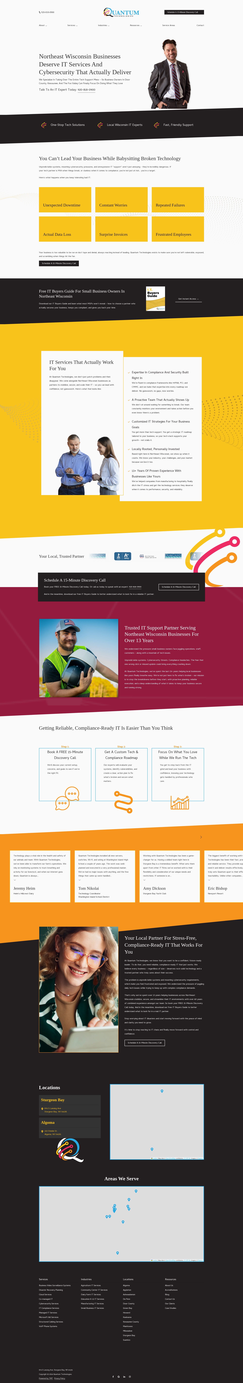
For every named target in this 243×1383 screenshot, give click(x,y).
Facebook (113, 1376)
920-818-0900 (47, 12)
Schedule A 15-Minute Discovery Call (182, 12)
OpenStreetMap (170, 1158)
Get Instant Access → (188, 299)
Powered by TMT (46, 1379)
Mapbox (200, 1158)
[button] (162, 1091)
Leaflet (155, 1158)
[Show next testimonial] (201, 837)
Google (118, 1376)
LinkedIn (124, 1376)
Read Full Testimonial (15, 879)
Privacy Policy (59, 1379)
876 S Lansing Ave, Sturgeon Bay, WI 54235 (56, 1370)
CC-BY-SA (187, 1158)
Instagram (129, 1376)
